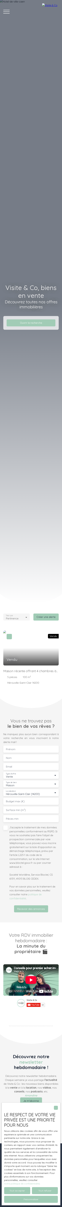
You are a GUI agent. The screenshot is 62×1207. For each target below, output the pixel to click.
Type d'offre (11, 774)
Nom (9, 758)
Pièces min (12, 818)
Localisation (11, 791)
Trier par (9, 616)
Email (9, 766)
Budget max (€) (15, 801)
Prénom (10, 749)
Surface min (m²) (16, 810)
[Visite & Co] (50, 11)
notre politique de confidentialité (22, 1183)
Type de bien (11, 782)
